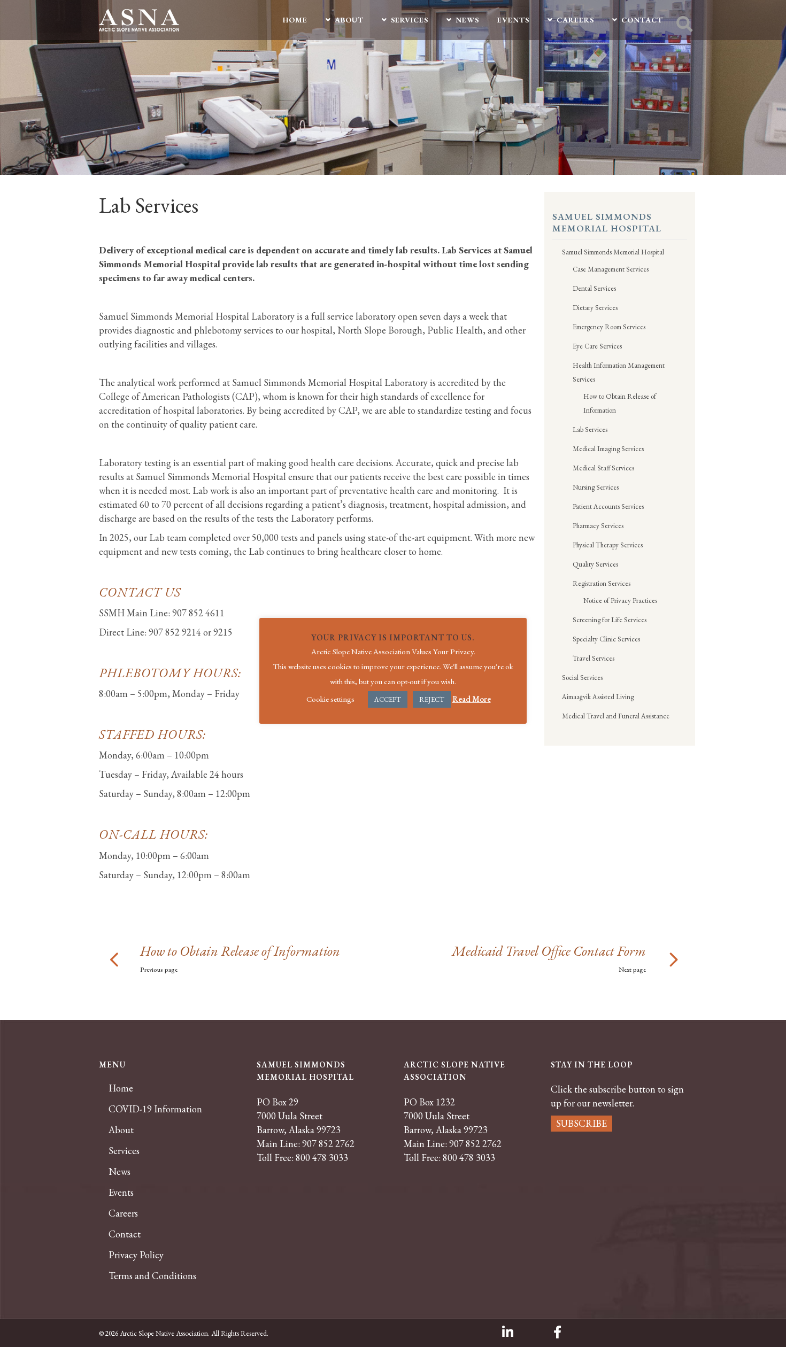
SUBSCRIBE (581, 1123)
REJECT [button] (431, 699)
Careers (123, 1213)
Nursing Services (596, 487)
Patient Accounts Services (608, 506)
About (121, 1130)
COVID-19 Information (155, 1109)
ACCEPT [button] (387, 699)
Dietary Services (595, 307)
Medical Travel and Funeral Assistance (615, 716)
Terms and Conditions (152, 1276)
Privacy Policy (136, 1255)
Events (121, 1192)
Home (121, 1088)
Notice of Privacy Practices (620, 600)
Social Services (582, 677)
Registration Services (601, 583)
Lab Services (590, 429)
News (119, 1172)
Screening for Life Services (609, 619)
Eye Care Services (597, 346)
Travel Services (593, 658)
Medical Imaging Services (608, 448)
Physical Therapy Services (608, 544)
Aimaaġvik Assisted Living (598, 696)
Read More (471, 699)
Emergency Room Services (609, 326)
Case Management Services (611, 269)
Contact (125, 1234)
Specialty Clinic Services (606, 639)
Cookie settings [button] (330, 699)
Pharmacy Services (598, 525)
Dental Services (594, 288)
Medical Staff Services (603, 468)
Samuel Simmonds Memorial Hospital (613, 252)
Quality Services (595, 564)
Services (124, 1151)
